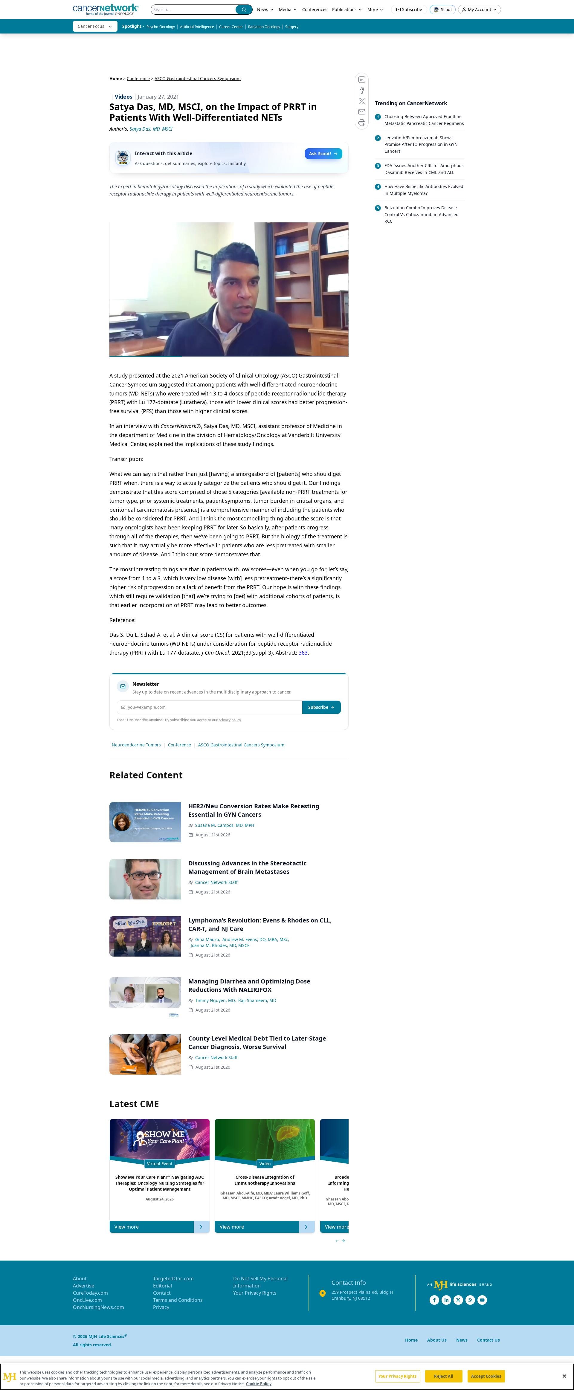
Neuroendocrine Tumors (136, 745)
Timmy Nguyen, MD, (215, 1000)
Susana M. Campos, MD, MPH (224, 825)
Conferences (314, 9)
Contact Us (488, 1340)
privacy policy (230, 720)
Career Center (231, 26)
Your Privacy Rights (255, 1293)
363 (303, 652)
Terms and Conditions (178, 1300)
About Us (437, 1340)
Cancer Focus (91, 26)
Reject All (443, 1376)
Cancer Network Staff (216, 882)
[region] (287, 1376)
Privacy (161, 1307)
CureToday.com (90, 1293)
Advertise (83, 1285)
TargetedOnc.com (173, 1278)
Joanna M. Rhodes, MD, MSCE (220, 945)
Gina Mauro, (207, 939)
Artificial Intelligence (197, 26)
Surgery (291, 26)
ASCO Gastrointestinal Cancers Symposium (241, 745)
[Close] (564, 1376)
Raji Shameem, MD (257, 1000)
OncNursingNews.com (98, 1307)
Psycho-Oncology (160, 26)
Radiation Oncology (264, 26)
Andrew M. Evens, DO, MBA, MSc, (255, 939)
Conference (138, 78)
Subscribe (318, 707)
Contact (162, 1293)
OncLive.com (87, 1300)
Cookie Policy (258, 1383)
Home (115, 78)
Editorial (162, 1285)
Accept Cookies (486, 1376)
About (80, 1278)
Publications (344, 9)
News (262, 9)
